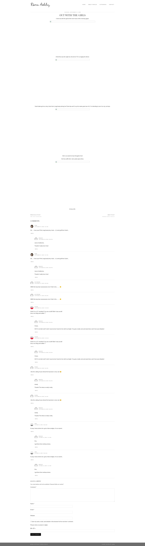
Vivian (36, 306)
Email (32, 509)
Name (32, 503)
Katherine (37, 282)
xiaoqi (36, 366)
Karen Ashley (40, 4)
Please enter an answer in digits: (39, 525)
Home (83, 4)
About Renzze (92, 4)
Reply (32, 233)
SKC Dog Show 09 (35, 215)
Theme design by (108, 544)
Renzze (41, 238)
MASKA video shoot (108, 215)
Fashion (66, 12)
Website (32, 515)
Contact (111, 4)
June (36, 225)
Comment (33, 487)
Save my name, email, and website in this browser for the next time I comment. (52, 521)
